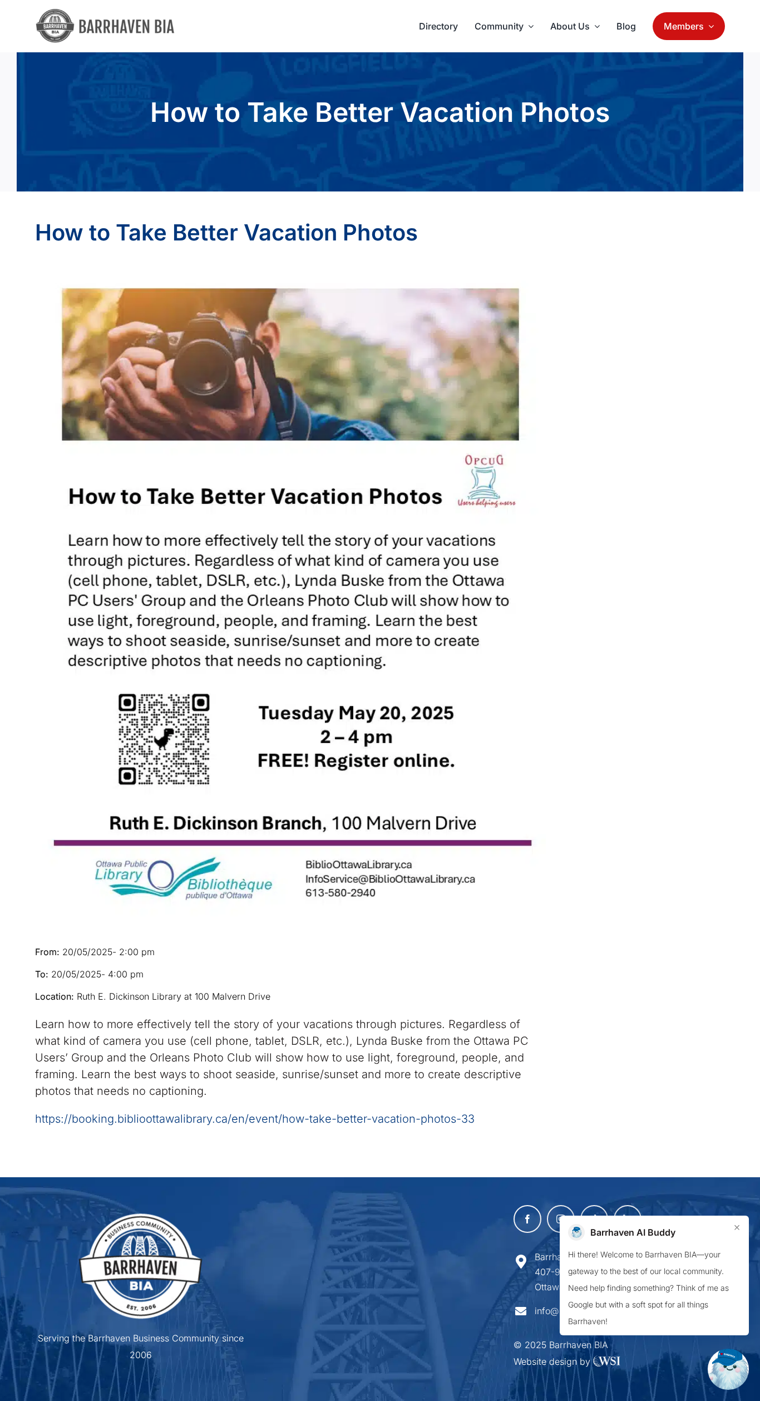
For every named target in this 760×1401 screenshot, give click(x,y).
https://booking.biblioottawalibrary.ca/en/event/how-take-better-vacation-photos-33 (255, 1118)
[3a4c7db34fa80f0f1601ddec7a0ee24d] (111, 14)
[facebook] (527, 1219)
